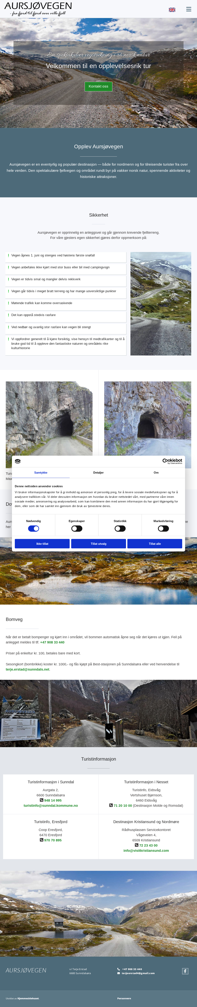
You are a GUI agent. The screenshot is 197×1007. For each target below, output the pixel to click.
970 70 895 (53, 840)
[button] (98, 86)
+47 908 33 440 (52, 642)
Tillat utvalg (98, 543)
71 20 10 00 (123, 806)
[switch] (76, 528)
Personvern (124, 998)
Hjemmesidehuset (28, 998)
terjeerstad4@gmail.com (138, 973)
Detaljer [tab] (98, 472)
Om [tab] (156, 472)
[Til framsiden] (66, 9)
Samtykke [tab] (41, 472)
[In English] (154, 10)
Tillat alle (155, 543)
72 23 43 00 (148, 845)
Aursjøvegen (26, 970)
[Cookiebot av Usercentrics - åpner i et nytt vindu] (165, 461)
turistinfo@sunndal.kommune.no (51, 806)
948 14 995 (53, 800)
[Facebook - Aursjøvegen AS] (185, 971)
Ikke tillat (42, 543)
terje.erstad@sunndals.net (27, 669)
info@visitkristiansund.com (146, 851)
